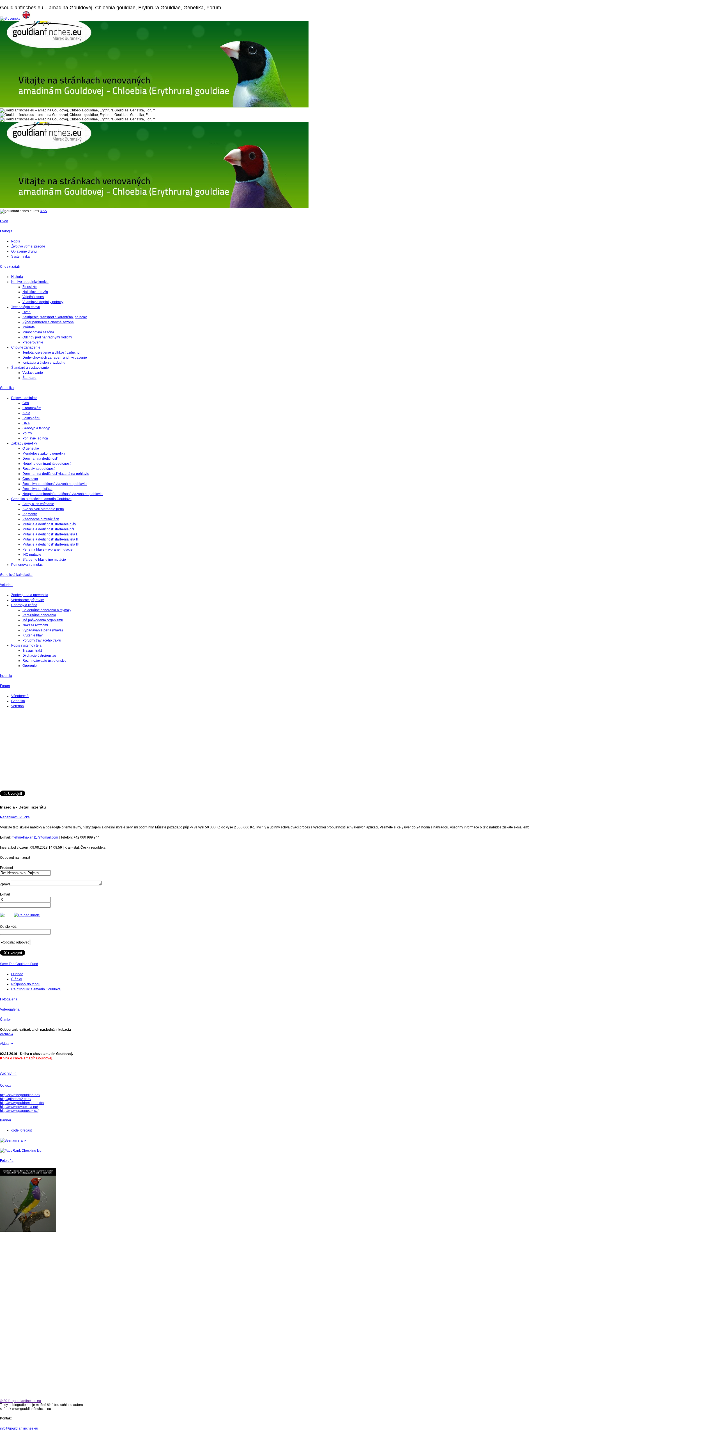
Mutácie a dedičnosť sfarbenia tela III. (50, 544)
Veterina (6, 585)
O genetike (30, 448)
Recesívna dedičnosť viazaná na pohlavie (54, 484)
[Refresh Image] (27, 915)
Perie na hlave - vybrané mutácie (47, 549)
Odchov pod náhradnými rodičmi (47, 337)
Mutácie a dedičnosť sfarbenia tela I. (50, 534)
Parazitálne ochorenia (39, 615)
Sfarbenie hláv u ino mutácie (44, 560)
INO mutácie (31, 554)
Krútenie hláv (32, 635)
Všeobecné (20, 696)
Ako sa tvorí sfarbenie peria (43, 509)
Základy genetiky (24, 443)
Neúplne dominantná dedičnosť (46, 464)
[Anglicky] (26, 18)
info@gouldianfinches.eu (19, 1428)
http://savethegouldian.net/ (20, 1095)
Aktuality (6, 1044)
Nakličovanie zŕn (35, 292)
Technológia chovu (25, 307)
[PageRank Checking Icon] (21, 1151)
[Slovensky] (10, 18)
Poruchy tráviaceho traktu (41, 640)
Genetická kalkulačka (16, 575)
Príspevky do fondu (25, 984)
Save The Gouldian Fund (19, 964)
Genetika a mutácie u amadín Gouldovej (41, 499)
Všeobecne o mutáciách (40, 519)
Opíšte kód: (8, 927)
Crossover (30, 479)
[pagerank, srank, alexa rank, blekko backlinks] (13, 1140)
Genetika (7, 388)
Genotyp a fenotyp (36, 428)
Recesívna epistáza (37, 489)
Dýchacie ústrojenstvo (39, 656)
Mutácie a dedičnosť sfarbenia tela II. (50, 539)
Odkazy (5, 1085)
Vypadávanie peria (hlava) (42, 630)
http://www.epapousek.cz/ (19, 1111)
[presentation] (25, 899)
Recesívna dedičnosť (38, 469)
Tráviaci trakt (32, 650)
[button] (15, 942)
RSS (43, 211)
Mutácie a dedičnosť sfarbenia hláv (49, 524)
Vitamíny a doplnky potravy (42, 302)
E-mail (5, 894)
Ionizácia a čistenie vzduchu (43, 363)
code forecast (21, 1130)
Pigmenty (29, 514)
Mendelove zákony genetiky (43, 453)
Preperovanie (32, 342)
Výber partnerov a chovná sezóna (48, 322)
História (17, 277)
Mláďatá (28, 327)
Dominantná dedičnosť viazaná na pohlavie (55, 474)
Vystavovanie (32, 373)
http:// (4, 1103)
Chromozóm (31, 408)
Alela (26, 413)
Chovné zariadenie (25, 347)
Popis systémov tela (26, 645)
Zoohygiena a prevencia (29, 595)
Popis (15, 241)
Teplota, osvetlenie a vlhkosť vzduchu (51, 352)
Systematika (20, 256)
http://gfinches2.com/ (15, 1099)
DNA (26, 423)
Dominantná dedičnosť (39, 459)
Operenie (29, 666)
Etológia (6, 231)
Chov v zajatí (10, 267)
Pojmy (27, 433)
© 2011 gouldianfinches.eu (20, 1401)
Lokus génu (31, 418)
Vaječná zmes (33, 297)
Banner (5, 1120)
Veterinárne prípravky (27, 600)
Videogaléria (10, 1009)
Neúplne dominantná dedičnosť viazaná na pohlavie (62, 494)
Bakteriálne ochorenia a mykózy (46, 610)
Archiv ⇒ (6, 1034)
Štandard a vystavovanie (30, 368)
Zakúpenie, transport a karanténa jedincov (54, 317)
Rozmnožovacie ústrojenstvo (44, 661)
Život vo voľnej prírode (28, 246)
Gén (25, 403)
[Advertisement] (168, 751)
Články (16, 979)
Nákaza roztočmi (35, 625)
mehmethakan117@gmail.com (34, 837)
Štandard (29, 378)
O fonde (17, 974)
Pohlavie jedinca (35, 438)
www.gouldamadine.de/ (26, 1103)
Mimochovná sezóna (38, 332)
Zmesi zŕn (29, 287)
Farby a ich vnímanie (38, 504)
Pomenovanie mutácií (27, 565)
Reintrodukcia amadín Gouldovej (36, 989)
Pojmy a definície (24, 398)
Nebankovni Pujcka (15, 817)
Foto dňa (6, 1161)
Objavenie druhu (24, 251)
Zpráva (5, 884)
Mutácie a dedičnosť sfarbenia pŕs (48, 529)
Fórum (5, 686)
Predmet (6, 868)
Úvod (4, 221)
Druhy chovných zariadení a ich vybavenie (54, 357)
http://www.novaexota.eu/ (19, 1107)
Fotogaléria (8, 999)
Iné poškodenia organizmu (42, 620)
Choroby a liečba (24, 605)
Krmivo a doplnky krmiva (30, 282)
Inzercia (6, 676)
